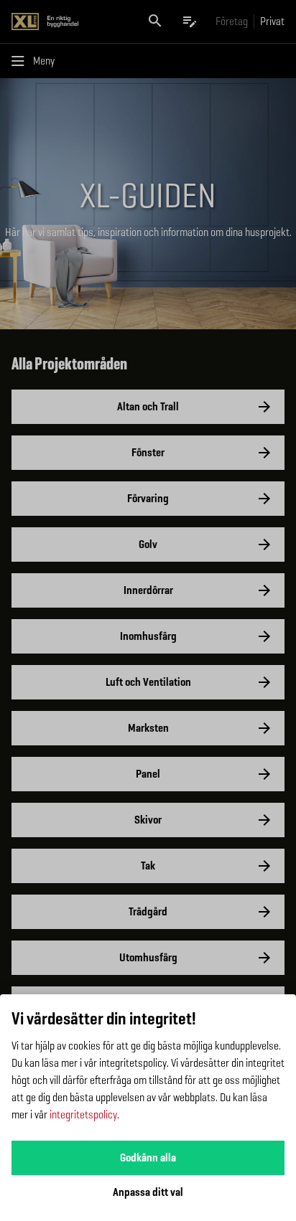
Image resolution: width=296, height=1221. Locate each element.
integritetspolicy (83, 1114)
